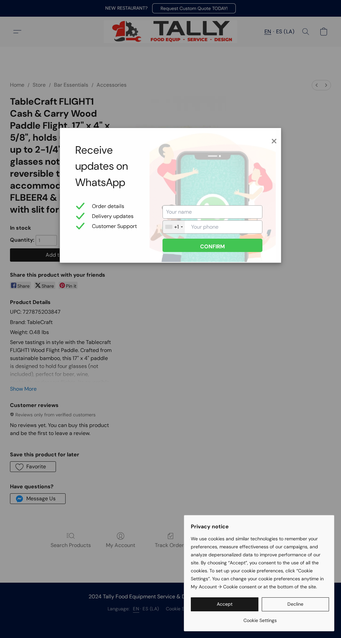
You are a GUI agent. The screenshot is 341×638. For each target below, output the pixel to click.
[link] (260, 617)
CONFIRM (212, 246)
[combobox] (174, 227)
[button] (224, 604)
